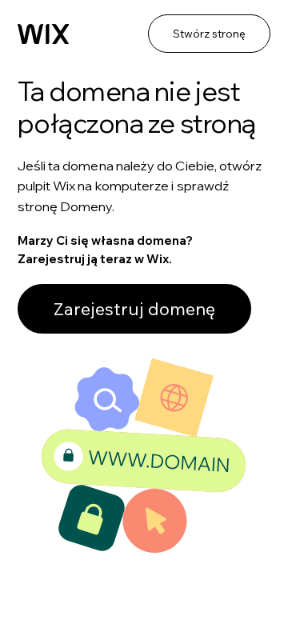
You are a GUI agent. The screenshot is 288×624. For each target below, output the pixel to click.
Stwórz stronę (209, 33)
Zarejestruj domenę (134, 309)
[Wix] (44, 34)
